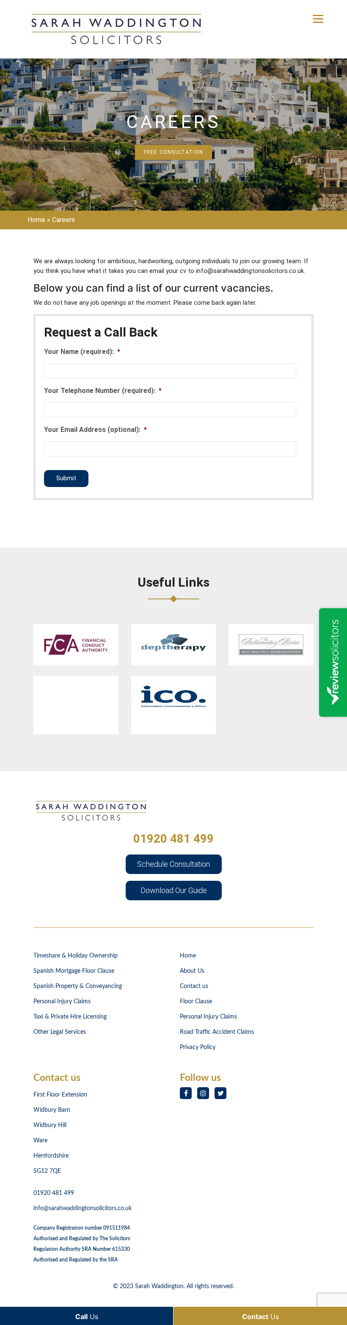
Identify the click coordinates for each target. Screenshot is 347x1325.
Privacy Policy (197, 1047)
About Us (192, 971)
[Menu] (318, 18)
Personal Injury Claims (62, 1002)
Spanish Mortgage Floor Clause (73, 971)
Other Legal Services (59, 1032)
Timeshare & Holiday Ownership (75, 956)
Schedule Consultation (173, 864)
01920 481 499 (173, 839)
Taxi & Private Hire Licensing (70, 1017)
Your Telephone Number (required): (103, 391)
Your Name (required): (82, 352)
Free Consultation (173, 152)
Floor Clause (196, 1002)
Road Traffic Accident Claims (217, 1032)
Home (36, 220)
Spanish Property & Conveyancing (77, 986)
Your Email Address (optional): (95, 430)
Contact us (194, 986)
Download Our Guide (173, 890)
